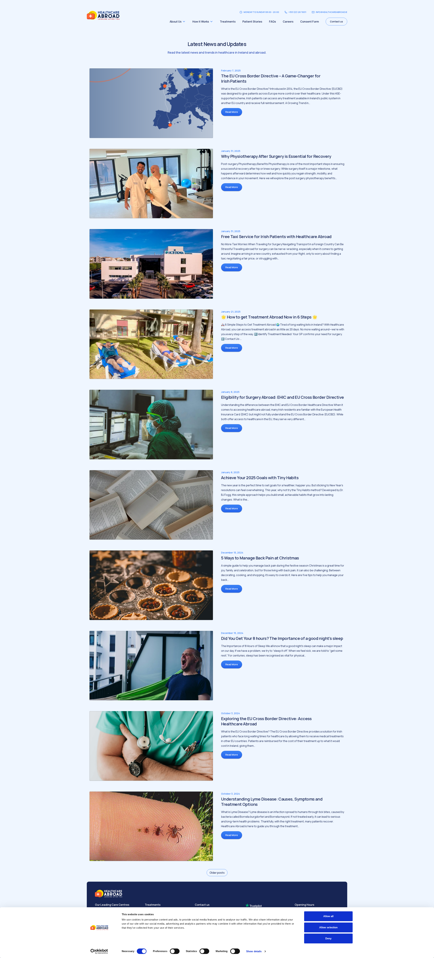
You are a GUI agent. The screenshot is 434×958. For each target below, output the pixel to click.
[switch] (175, 951)
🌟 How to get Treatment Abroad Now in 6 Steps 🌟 (269, 317)
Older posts (217, 873)
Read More (231, 112)
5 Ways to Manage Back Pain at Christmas (260, 558)
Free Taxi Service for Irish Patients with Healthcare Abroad (276, 236)
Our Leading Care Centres (112, 905)
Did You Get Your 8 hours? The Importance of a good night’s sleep (282, 638)
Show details (254, 951)
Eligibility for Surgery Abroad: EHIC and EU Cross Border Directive (282, 397)
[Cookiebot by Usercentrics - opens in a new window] (99, 951)
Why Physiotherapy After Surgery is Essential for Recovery (276, 156)
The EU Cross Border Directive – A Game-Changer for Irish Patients (270, 78)
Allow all (328, 916)
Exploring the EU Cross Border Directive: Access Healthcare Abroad (266, 721)
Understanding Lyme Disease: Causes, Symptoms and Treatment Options (271, 801)
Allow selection (328, 927)
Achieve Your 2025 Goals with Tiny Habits (260, 477)
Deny (328, 938)
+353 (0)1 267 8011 (297, 12)
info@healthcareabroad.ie (331, 12)
